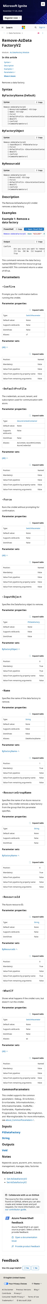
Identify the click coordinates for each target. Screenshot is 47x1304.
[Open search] (35, 27)
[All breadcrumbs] (4, 33)
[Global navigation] (2, 27)
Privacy (17, 1293)
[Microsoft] (23, 27)
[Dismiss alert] (43, 4)
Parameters (9, 72)
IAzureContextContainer (27, 421)
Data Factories (15, 33)
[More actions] (43, 33)
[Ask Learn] (38, 33)
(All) (4, 347)
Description (9, 65)
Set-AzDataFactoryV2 (17, 1182)
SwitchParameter (33, 315)
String (28, 719)
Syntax (7, 62)
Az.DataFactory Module (19, 52)
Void (5, 1150)
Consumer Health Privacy (12, 1297)
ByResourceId (9, 949)
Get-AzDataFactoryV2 (17, 1178)
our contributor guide (15, 1209)
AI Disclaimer (7, 1289)
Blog (36, 1289)
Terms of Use (33, 1297)
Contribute (6, 1293)
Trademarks (7, 1300)
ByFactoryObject (10, 649)
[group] (23, 115)
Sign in (42, 27)
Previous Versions (23, 1289)
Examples (8, 69)
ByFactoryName (9, 751)
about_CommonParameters (19, 1120)
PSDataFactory (34, 622)
